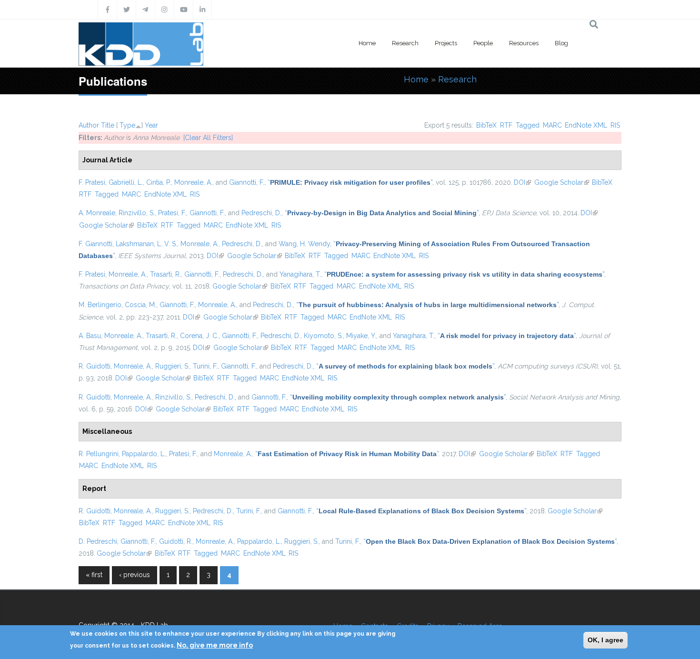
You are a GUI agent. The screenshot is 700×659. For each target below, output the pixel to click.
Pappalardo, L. (144, 454)
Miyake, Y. (361, 335)
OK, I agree (605, 640)
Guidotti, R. (175, 541)
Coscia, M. (140, 305)
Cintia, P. (158, 182)
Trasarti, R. (165, 274)
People (483, 43)
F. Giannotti (95, 244)
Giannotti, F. (246, 182)
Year (151, 125)
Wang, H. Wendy (304, 244)
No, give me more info (215, 645)
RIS (615, 125)
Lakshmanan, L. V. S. (146, 244)
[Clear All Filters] (208, 137)
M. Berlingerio (100, 305)
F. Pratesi (92, 182)
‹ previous (134, 575)
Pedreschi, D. (261, 213)
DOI (522, 182)
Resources (524, 43)
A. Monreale (97, 213)
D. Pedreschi (98, 541)
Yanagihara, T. (300, 274)
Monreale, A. (193, 182)
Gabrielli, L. (126, 182)
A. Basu (90, 335)
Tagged (528, 125)
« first (94, 575)
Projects (446, 43)
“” (350, 182)
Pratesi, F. (172, 213)
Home (367, 43)
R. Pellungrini (99, 454)
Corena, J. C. (199, 335)
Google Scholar (561, 182)
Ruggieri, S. (172, 366)
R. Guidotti (94, 366)
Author (89, 125)
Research (405, 43)
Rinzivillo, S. (137, 213)
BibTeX (486, 125)
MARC (552, 125)
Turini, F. (205, 366)
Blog (561, 43)
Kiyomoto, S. (323, 335)
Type (127, 125)
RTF (506, 125)
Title (107, 125)
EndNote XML (586, 125)
